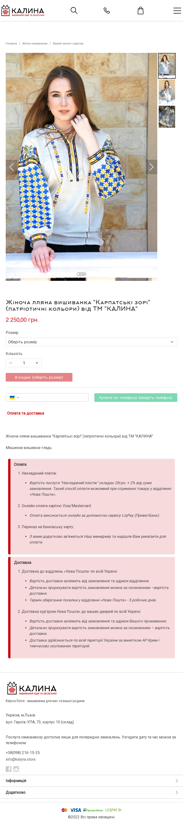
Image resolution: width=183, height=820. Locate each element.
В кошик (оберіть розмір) (39, 377)
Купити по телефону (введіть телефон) (135, 397)
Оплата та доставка (25, 413)
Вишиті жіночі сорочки (68, 43)
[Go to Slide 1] (78, 274)
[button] (81, 167)
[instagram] (16, 769)
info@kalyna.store (21, 759)
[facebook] (8, 769)
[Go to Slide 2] (81, 274)
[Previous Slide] (11, 167)
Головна (11, 43)
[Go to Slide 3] (85, 274)
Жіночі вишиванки (34, 43)
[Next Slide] (151, 167)
